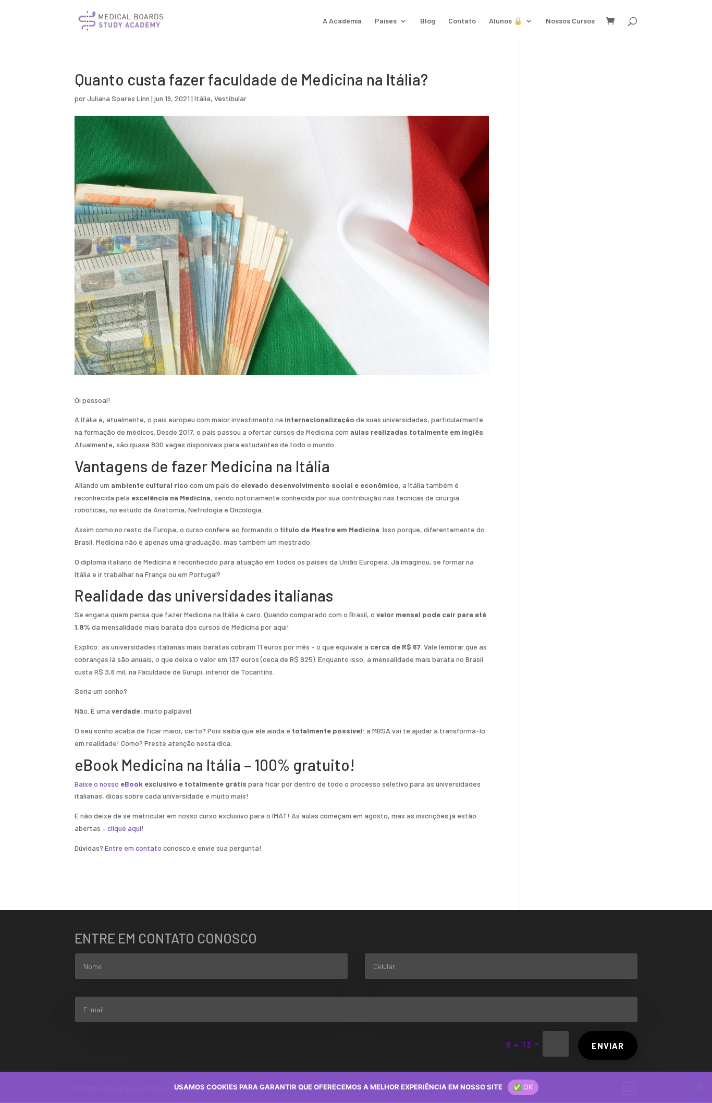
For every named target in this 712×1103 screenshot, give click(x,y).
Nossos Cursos (570, 21)
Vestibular (230, 98)
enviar (608, 1045)
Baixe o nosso (109, 783)
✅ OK (523, 1087)
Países (386, 21)
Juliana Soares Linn (118, 98)
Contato (462, 21)
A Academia (342, 21)
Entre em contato (133, 847)
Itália (202, 98)
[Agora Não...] (699, 1087)
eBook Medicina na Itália (158, 764)
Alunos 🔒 (505, 21)
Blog (427, 21)
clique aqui (124, 828)
